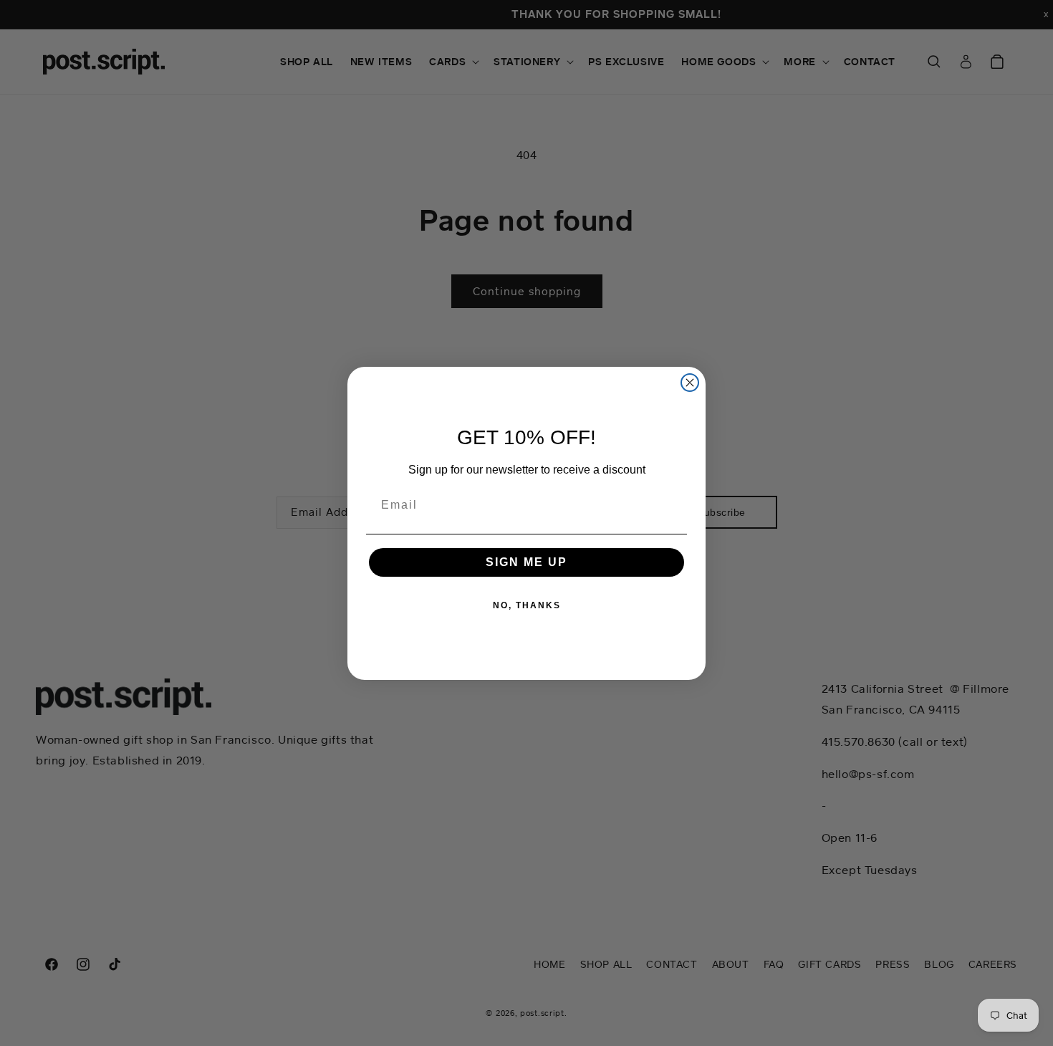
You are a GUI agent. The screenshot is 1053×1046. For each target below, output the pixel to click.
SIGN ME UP (526, 562)
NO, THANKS (527, 605)
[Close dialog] (689, 382)
